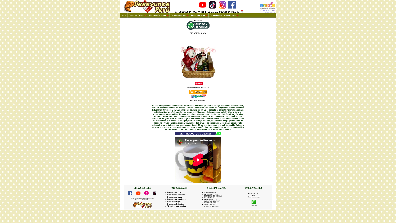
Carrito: (236, 12)
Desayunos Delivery (136, 15)
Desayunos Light (174, 202)
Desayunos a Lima (174, 197)
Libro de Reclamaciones (211, 206)
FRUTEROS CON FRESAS (213, 196)
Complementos (230, 15)
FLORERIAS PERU (210, 198)
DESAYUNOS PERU (211, 194)
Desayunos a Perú (174, 192)
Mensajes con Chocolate (176, 206)
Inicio (124, 15)
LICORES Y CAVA (210, 203)
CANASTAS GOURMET (212, 201)
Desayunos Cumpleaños (176, 199)
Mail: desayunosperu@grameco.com (142, 198)
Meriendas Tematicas (157, 15)
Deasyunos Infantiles (175, 204)
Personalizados (216, 15)
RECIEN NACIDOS (210, 199)
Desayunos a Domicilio (176, 195)
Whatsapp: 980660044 (142, 200)
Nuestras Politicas (209, 204)
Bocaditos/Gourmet (178, 15)
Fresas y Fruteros (198, 15)
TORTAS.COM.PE (210, 192)
